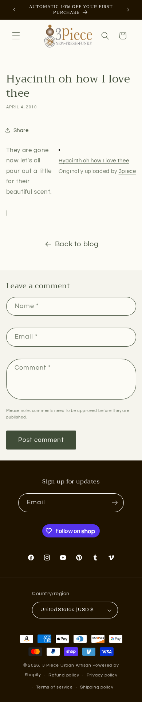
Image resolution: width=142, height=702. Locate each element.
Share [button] (21, 130)
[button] (16, 36)
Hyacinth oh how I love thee (94, 160)
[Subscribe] (114, 502)
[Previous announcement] (14, 10)
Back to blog (77, 244)
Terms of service (54, 687)
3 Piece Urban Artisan (66, 665)
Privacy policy (102, 675)
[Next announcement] (128, 10)
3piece (127, 171)
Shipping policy (97, 687)
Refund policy (63, 675)
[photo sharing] (59, 150)
